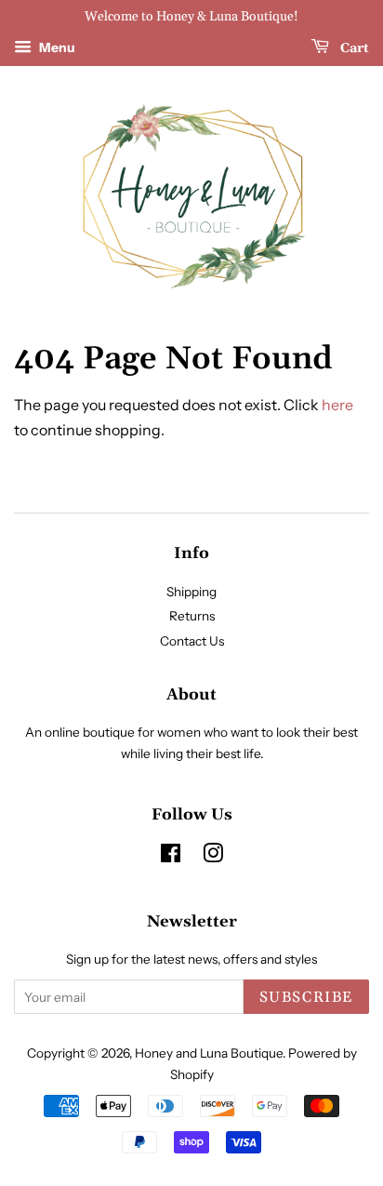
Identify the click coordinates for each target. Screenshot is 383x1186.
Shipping (191, 591)
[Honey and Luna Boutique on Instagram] (213, 856)
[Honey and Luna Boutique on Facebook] (170, 856)
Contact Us (192, 640)
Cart (353, 48)
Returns (192, 615)
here (337, 404)
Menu (55, 47)
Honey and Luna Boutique (209, 1053)
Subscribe (306, 997)
